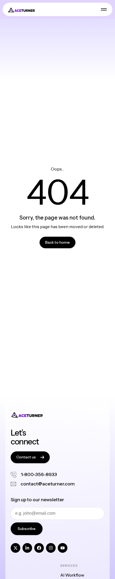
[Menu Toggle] (104, 9)
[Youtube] (62, 548)
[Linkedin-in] (27, 548)
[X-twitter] (15, 548)
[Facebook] (39, 548)
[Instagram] (51, 548)
